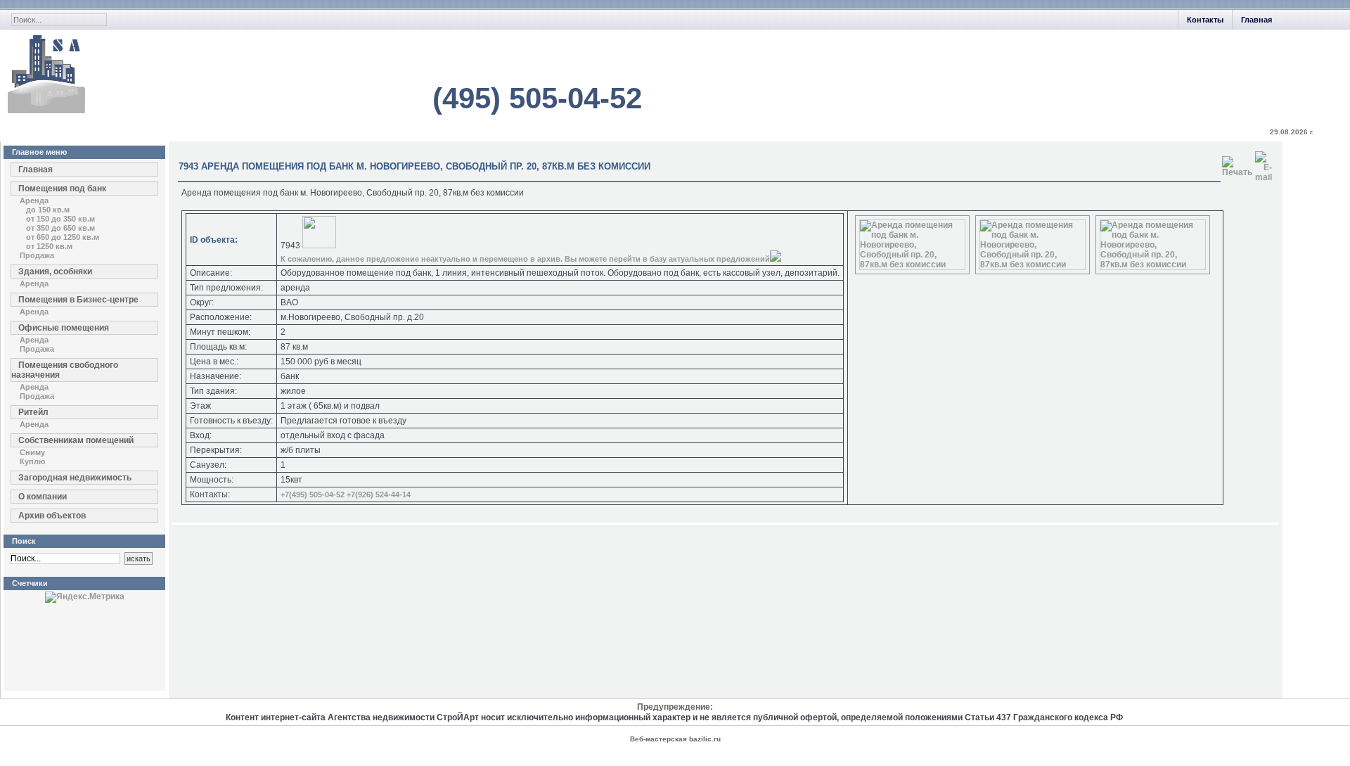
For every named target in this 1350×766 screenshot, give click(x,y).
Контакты (1205, 19)
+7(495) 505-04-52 (313, 494)
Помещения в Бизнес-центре (78, 300)
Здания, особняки (55, 271)
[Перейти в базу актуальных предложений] (775, 259)
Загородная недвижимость (74, 478)
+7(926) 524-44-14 (379, 494)
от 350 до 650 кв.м (60, 228)
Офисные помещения (63, 328)
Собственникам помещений (76, 440)
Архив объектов (52, 516)
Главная (1256, 19)
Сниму (32, 452)
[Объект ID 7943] (912, 264)
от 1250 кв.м (49, 246)
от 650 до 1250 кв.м (62, 237)
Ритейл (33, 412)
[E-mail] (1263, 164)
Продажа (37, 255)
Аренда (34, 200)
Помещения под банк (62, 188)
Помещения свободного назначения (64, 370)
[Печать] (1237, 164)
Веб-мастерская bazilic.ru (675, 739)
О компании (42, 497)
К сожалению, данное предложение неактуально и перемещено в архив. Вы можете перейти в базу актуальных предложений (525, 259)
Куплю (32, 461)
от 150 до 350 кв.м (60, 219)
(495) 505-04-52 (537, 98)
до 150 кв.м (48, 209)
